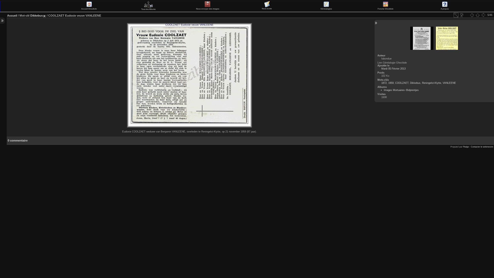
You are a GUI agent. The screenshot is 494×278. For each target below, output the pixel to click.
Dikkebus (36, 15)
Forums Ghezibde (385, 9)
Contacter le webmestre (482, 147)
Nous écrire (267, 9)
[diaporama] (461, 15)
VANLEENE (449, 82)
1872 (384, 82)
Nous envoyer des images (207, 9)
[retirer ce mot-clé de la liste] (44, 15)
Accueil (12, 15)
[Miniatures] (477, 15)
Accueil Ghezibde (89, 9)
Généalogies (326, 9)
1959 (391, 82)
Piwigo (466, 147)
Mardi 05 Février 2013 (393, 68)
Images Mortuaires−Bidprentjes (401, 90)
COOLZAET (402, 82)
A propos (445, 9)
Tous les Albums (148, 9)
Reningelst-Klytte (431, 82)
